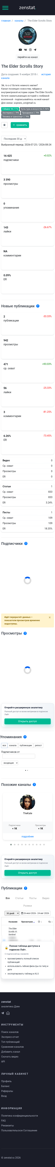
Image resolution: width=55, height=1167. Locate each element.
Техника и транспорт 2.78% (15, 116)
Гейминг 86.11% (10, 109)
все (4, 745)
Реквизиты (7, 1125)
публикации (26, 745)
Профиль (6, 1081)
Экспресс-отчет (10, 1036)
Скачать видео (9, 1056)
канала (12, 745)
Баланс (5, 1086)
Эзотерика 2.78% (10, 113)
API (3, 1061)
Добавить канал (10, 1051)
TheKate (27, 813)
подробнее (28, 836)
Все (8, 898)
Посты (33, 898)
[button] (11, 844)
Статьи (19, 898)
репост (38, 745)
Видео (45, 898)
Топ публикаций (10, 1041)
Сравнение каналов (12, 1046)
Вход (4, 1096)
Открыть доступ (27, 721)
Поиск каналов (9, 1032)
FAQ (3, 1120)
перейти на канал (28, 57)
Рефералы (7, 1091)
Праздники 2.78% (30, 113)
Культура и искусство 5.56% (35, 109)
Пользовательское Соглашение (19, 1130)
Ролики (27, 905)
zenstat (27, 7)
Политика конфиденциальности (19, 1115)
